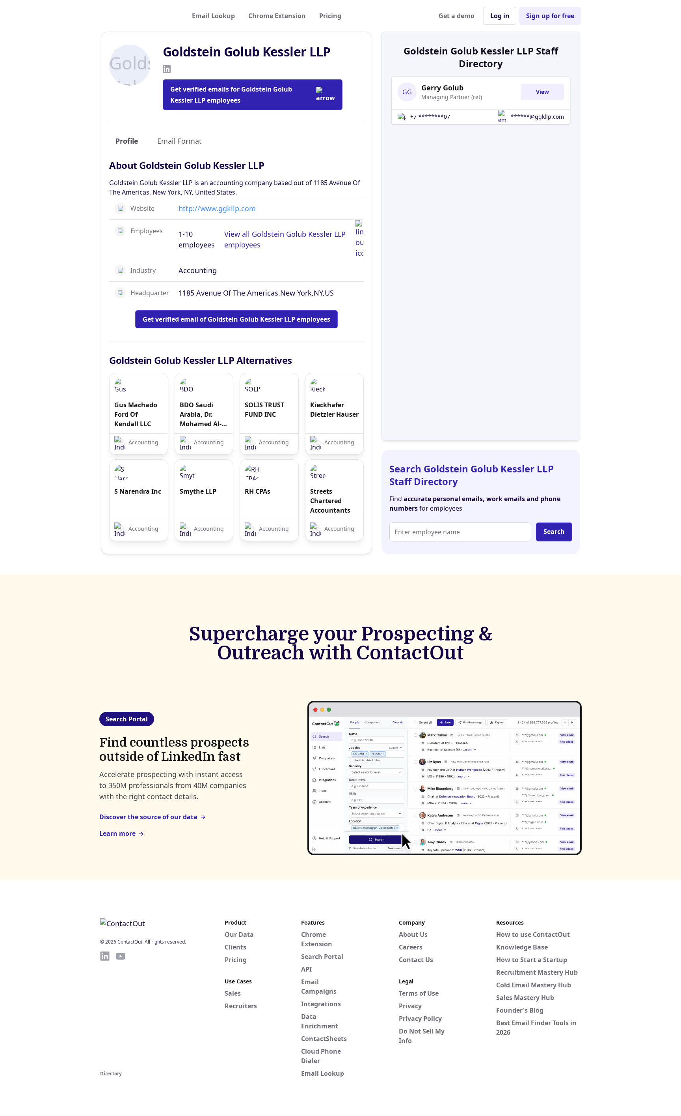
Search (554, 531)
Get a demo (456, 15)
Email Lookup (213, 15)
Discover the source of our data (148, 817)
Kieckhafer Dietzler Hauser (334, 410)
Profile (126, 141)
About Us (413, 934)
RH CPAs (257, 491)
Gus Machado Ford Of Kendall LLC (135, 414)
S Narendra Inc (137, 491)
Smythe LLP (198, 491)
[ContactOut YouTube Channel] (120, 1009)
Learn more (117, 833)
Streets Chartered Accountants (330, 501)
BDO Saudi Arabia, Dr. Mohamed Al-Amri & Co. (200, 415)
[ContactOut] (138, 16)
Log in (500, 15)
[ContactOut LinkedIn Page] (105, 1009)
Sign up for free (550, 15)
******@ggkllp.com (537, 116)
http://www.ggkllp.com (217, 208)
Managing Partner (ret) (451, 97)
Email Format (179, 141)
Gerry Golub (442, 87)
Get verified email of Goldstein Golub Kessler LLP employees (236, 319)
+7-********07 (430, 116)
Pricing (330, 15)
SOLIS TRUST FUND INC (264, 410)
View (542, 91)
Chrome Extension (277, 15)
